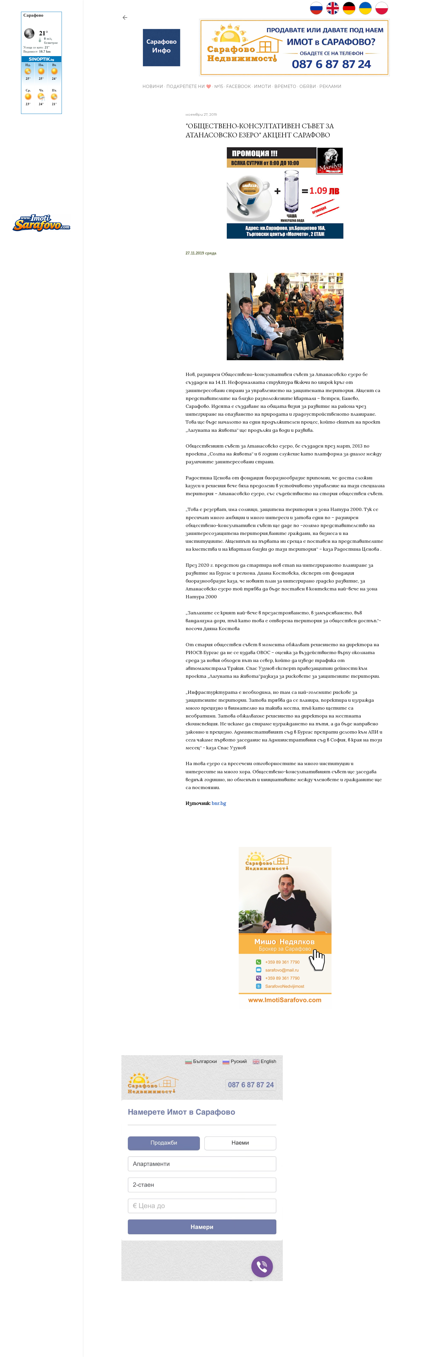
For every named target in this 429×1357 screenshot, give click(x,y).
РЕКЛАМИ (330, 86)
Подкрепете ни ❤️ (188, 86)
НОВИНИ (152, 86)
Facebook (238, 86)
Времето (285, 86)
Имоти (262, 86)
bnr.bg (219, 803)
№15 (218, 86)
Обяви (307, 86)
